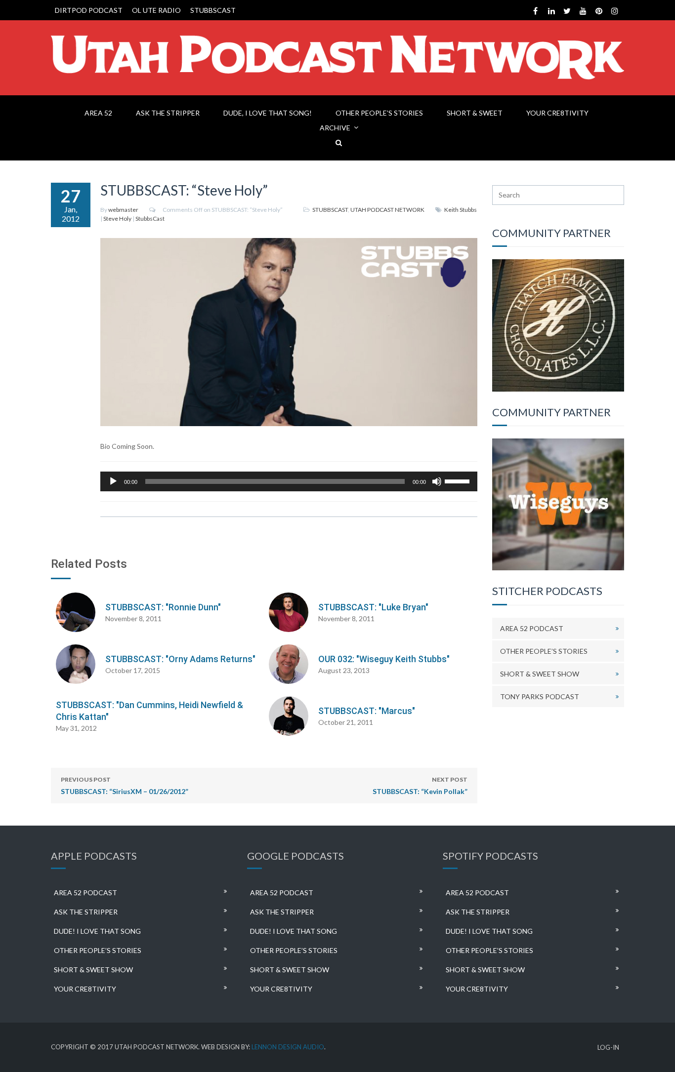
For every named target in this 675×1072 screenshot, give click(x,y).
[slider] (458, 480)
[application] (288, 481)
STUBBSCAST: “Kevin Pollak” (420, 785)
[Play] (113, 481)
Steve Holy (117, 218)
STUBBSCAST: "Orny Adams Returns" (180, 659)
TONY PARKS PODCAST (539, 696)
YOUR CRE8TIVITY (557, 113)
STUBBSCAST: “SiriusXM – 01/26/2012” (124, 785)
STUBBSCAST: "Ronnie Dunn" (163, 607)
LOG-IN (608, 1047)
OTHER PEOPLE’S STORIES (379, 113)
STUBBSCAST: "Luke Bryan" (373, 607)
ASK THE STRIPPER (168, 113)
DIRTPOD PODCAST (89, 10)
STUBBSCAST (213, 10)
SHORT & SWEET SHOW (539, 674)
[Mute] (437, 481)
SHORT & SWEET (475, 113)
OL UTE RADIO (156, 10)
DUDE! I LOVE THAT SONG (97, 931)
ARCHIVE (335, 127)
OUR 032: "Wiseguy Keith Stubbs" (384, 659)
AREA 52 (98, 113)
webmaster (123, 209)
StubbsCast (150, 218)
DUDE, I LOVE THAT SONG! (267, 113)
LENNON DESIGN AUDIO (288, 1047)
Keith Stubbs (460, 209)
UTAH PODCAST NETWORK (387, 209)
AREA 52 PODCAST (531, 628)
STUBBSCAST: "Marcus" (366, 711)
